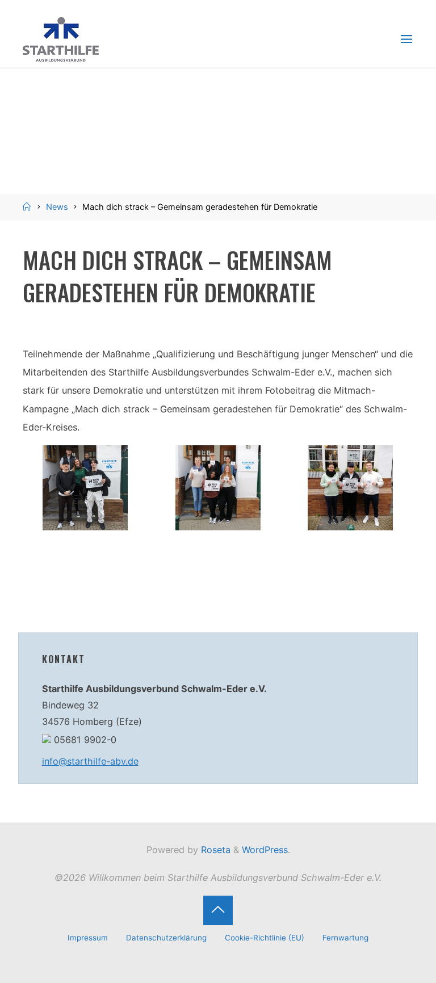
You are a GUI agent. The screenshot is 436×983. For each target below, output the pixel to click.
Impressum (88, 937)
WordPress (265, 849)
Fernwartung (345, 937)
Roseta (214, 849)
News (57, 207)
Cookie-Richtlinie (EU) (264, 937)
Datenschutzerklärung (166, 937)
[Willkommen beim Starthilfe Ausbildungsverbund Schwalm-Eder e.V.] (61, 38)
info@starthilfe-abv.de (90, 761)
